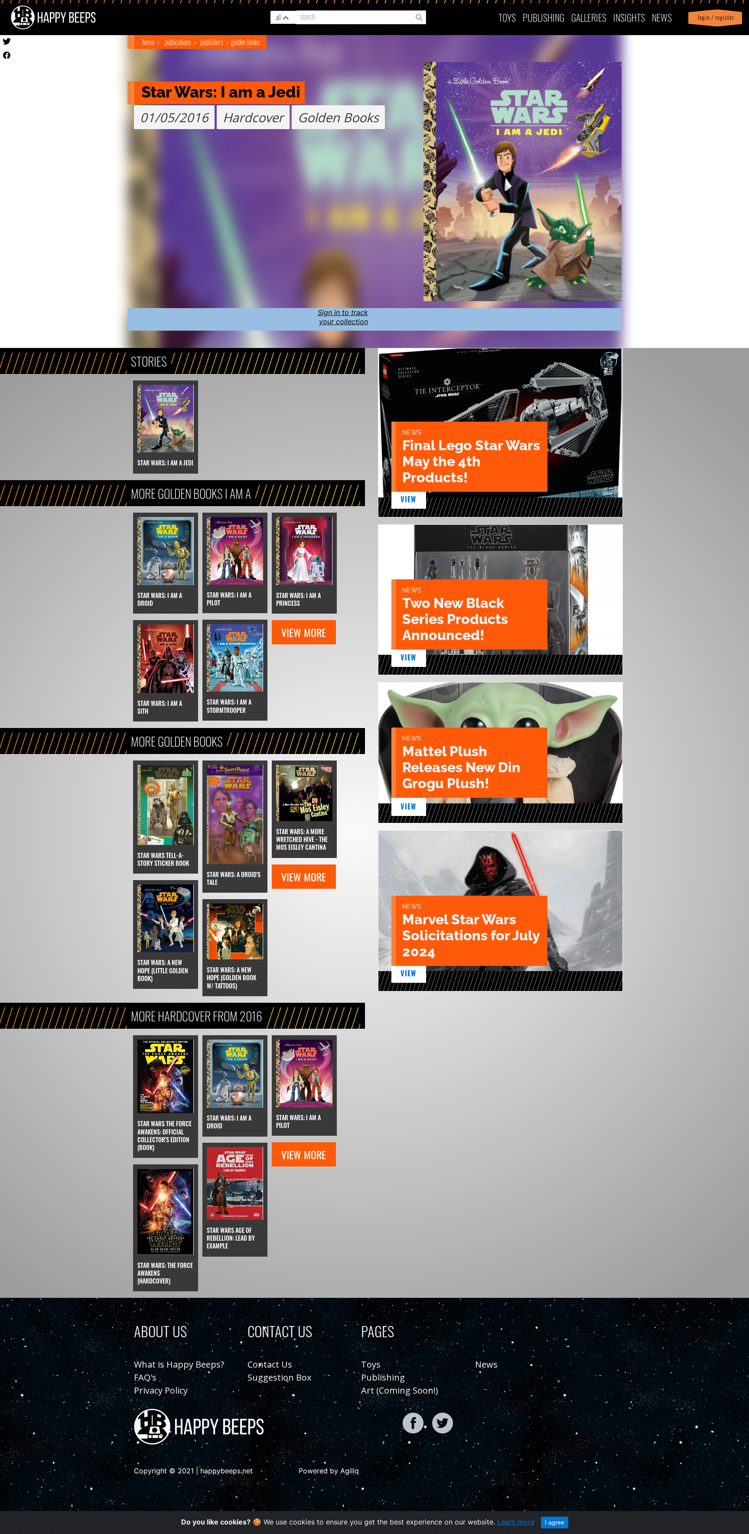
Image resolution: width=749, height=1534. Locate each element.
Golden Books (245, 42)
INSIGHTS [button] (629, 17)
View (409, 499)
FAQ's (145, 1377)
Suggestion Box (279, 1377)
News (662, 17)
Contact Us (269, 1364)
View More (303, 632)
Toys (507, 17)
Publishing (383, 1377)
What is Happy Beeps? (179, 1364)
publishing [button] (543, 17)
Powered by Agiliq (329, 1470)
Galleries (588, 17)
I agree (554, 1522)
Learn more (515, 1522)
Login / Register (714, 17)
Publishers (211, 42)
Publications (178, 42)
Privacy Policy (161, 1390)
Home (148, 42)
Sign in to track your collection (343, 317)
